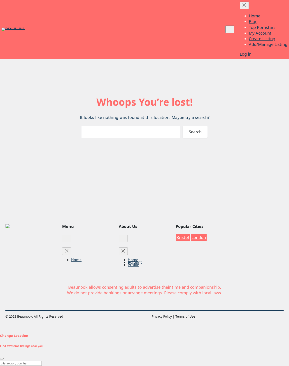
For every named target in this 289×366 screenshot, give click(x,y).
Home (254, 16)
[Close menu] (244, 5)
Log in (246, 54)
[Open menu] (229, 29)
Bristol (182, 237)
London (198, 237)
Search (195, 132)
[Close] (2, 358)
